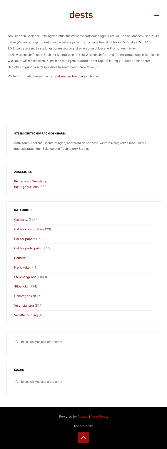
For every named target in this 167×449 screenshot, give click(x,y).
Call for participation (28, 248)
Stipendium (22, 286)
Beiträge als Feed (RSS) (31, 187)
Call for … (21, 219)
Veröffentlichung (26, 315)
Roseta (82, 416)
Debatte (20, 258)
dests (81, 14)
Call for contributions (29, 229)
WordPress (99, 416)
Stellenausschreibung (69, 76)
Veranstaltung (24, 305)
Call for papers (24, 239)
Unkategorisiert (25, 296)
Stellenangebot (25, 277)
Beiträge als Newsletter (30, 181)
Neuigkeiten (22, 267)
